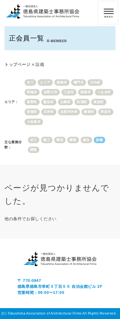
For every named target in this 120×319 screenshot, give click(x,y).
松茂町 (82, 102)
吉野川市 (50, 92)
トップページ (17, 64)
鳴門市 (78, 82)
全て (30, 82)
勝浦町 (89, 112)
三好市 (69, 92)
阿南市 (32, 92)
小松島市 (34, 122)
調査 (33, 150)
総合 (86, 140)
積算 (72, 140)
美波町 (98, 102)
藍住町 (49, 102)
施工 (46, 140)
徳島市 (62, 82)
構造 (59, 140)
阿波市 (105, 112)
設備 (99, 140)
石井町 (49, 112)
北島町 (65, 102)
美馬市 (85, 92)
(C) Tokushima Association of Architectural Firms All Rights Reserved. (59, 313)
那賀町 (32, 112)
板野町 (32, 102)
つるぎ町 (104, 92)
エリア (45, 82)
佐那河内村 (69, 112)
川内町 (95, 82)
